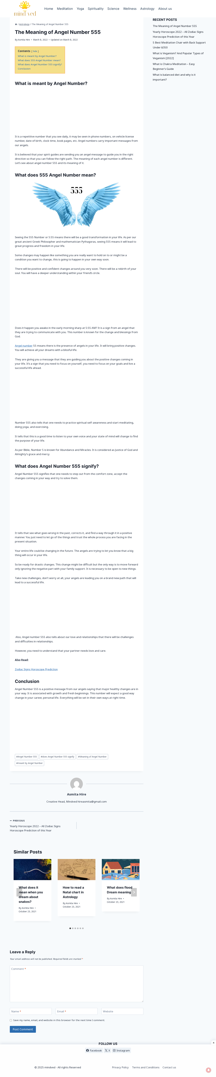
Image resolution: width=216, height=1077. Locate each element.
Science (113, 9)
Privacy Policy (120, 1067)
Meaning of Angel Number (92, 756)
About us (165, 9)
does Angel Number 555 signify (57, 756)
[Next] (134, 892)
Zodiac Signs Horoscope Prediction (36, 669)
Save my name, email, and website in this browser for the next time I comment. (59, 1020)
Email (61, 1011)
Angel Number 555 (26, 756)
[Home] (16, 24)
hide (35, 51)
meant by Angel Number (29, 763)
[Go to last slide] (19, 892)
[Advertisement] (76, 111)
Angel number (24, 345)
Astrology (147, 9)
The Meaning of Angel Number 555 (175, 26)
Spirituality (96, 9)
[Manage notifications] (208, 1070)
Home (48, 9)
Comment (18, 969)
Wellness (129, 9)
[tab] (70, 928)
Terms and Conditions (145, 1067)
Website (108, 1011)
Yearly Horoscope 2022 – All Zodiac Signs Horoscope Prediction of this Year (35, 825)
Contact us (169, 1067)
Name (16, 1011)
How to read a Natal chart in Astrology (73, 892)
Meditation (65, 9)
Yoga (80, 9)
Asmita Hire (24, 39)
